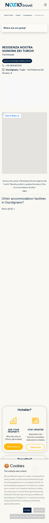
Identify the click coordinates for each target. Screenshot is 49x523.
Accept (27, 510)
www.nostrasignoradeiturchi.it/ (17, 61)
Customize (39, 510)
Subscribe (35, 447)
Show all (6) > (8, 208)
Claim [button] (24, 191)
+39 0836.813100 (14, 65)
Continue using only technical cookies (27, 516)
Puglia (18, 15)
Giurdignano (27, 15)
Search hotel (8, 15)
